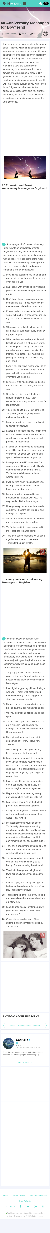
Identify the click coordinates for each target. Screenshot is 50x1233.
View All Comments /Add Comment (25, 1025)
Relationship (10, 34)
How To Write (25, 1201)
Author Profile (24, 1062)
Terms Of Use (19, 1195)
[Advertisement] (25, 130)
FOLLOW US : (10, 1207)
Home (5, 1195)
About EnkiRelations (38, 1195)
